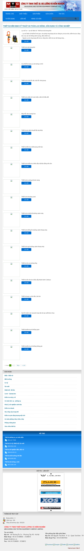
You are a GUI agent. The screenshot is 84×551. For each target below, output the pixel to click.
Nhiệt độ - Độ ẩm (10, 390)
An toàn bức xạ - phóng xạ (13, 401)
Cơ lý (6, 383)
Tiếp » (18, 365)
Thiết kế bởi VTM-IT (74, 548)
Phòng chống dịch (10, 423)
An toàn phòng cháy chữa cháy (14, 419)
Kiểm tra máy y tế (10, 397)
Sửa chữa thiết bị (10, 426)
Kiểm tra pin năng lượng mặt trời (15, 415)
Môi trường (8, 379)
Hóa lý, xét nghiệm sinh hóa (13, 404)
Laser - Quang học (10, 393)
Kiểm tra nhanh (9, 408)
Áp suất (7, 386)
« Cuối (23, 365)
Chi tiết (26, 41)
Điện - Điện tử (9, 375)
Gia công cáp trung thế (12, 412)
